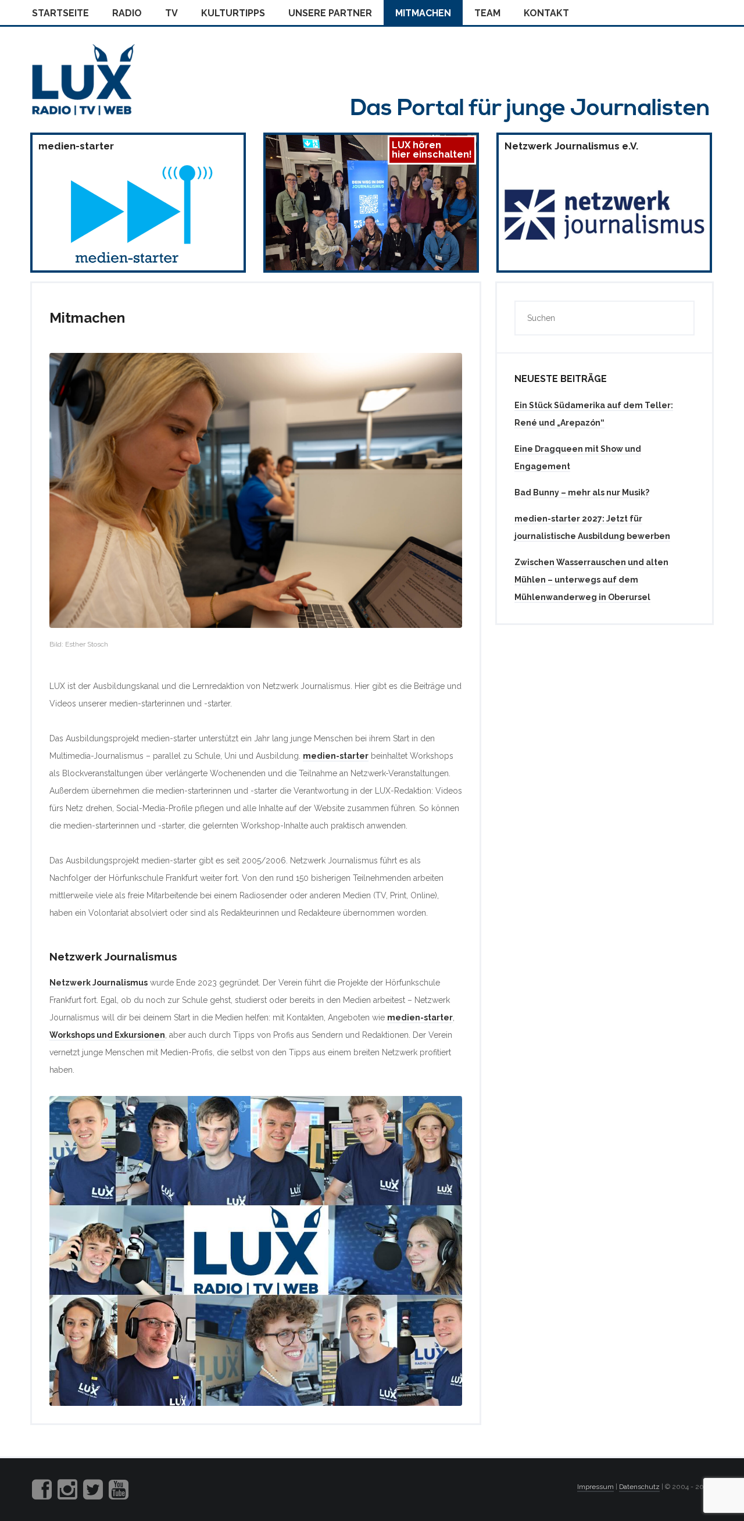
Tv (171, 13)
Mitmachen (423, 13)
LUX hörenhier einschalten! (432, 150)
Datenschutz (639, 1487)
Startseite (60, 13)
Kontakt (546, 13)
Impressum (595, 1487)
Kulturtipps (233, 13)
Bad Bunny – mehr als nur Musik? (581, 492)
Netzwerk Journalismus (98, 982)
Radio (127, 13)
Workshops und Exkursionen (107, 1035)
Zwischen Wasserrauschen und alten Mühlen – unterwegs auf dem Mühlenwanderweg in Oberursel (591, 580)
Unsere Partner (330, 13)
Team (487, 13)
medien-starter (336, 755)
